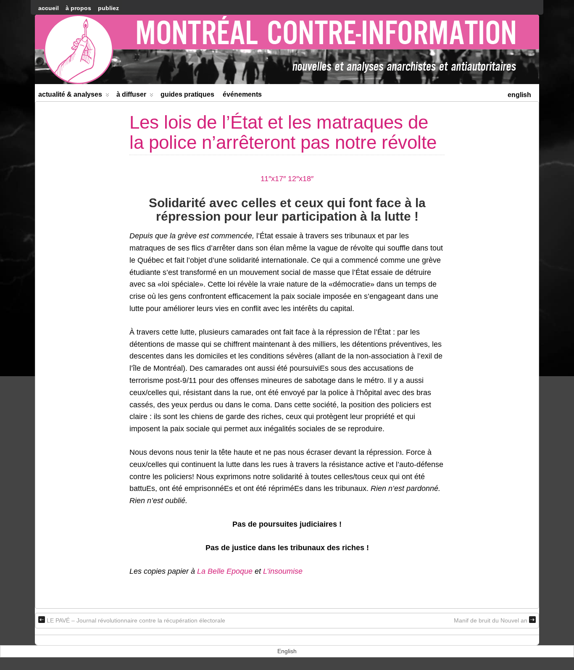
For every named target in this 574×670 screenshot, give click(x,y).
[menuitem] (519, 94)
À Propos (78, 8)
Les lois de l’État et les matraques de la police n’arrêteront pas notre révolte (283, 132)
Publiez (108, 8)
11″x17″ (273, 178)
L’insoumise (283, 571)
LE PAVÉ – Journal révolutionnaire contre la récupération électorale (136, 620)
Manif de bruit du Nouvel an (490, 620)
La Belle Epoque (225, 571)
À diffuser (131, 94)
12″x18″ (300, 178)
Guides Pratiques (187, 94)
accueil (48, 8)
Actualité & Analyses (70, 94)
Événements (242, 94)
